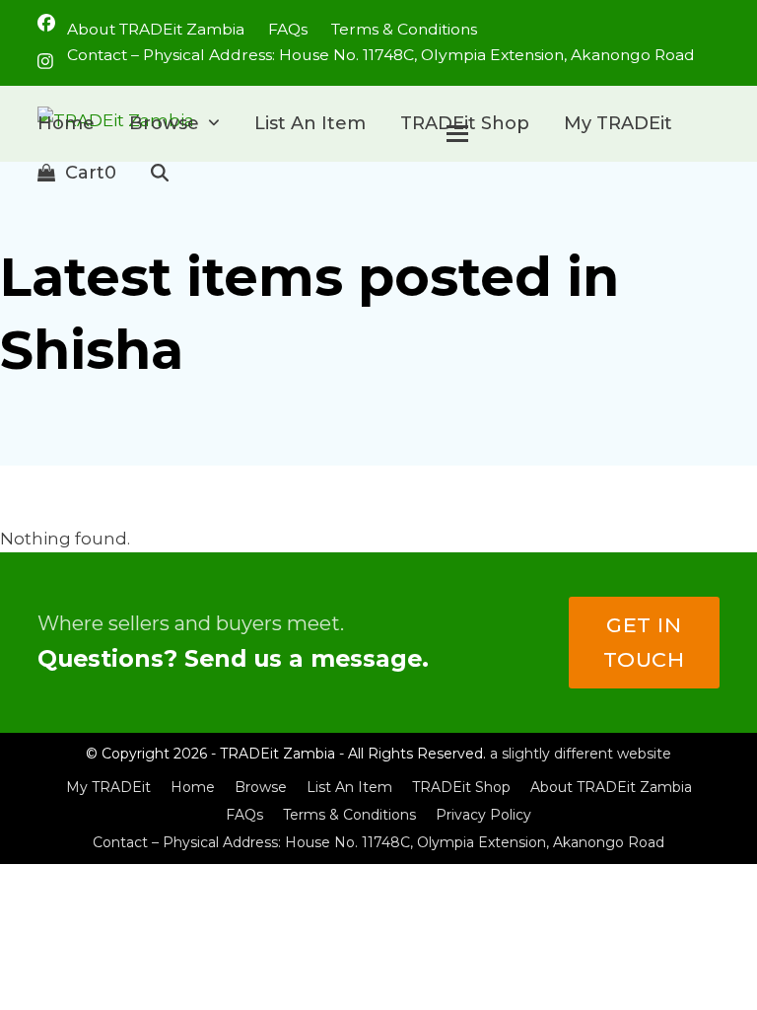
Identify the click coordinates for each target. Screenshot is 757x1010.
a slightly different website (580, 753)
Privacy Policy (483, 815)
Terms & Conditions (349, 815)
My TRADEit (108, 787)
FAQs (244, 815)
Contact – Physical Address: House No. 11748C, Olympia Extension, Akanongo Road (378, 842)
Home (193, 787)
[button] (76, 172)
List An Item (349, 787)
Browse (261, 787)
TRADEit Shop (461, 787)
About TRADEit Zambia (611, 787)
